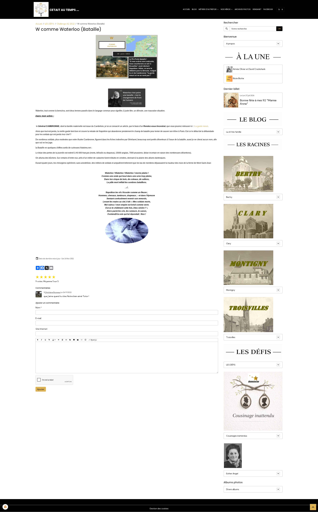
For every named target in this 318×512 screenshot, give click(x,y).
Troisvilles (230, 337)
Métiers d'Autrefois (208, 9)
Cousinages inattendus (236, 436)
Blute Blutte (238, 78)
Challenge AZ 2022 (66, 23)
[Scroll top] (313, 507)
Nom (38, 307)
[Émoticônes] (85, 340)
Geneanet (257, 9)
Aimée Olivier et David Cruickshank (248, 69)
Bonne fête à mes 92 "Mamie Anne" (258, 102)
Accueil (186, 9)
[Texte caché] (70, 340)
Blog (194, 9)
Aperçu (93, 340)
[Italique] (41, 340)
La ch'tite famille (233, 132)
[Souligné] (45, 340)
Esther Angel (232, 473)
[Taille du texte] (49, 340)
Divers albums (232, 489)
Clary (228, 243)
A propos (230, 43)
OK (279, 28)
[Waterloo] (127, 57)
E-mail (38, 318)
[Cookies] (5, 507)
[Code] (82, 340)
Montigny (230, 290)
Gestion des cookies (159, 508)
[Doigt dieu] (127, 230)
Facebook (268, 9)
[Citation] (58, 340)
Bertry (229, 197)
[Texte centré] (62, 340)
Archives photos (243, 9)
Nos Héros (226, 9)
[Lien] (66, 340)
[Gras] (38, 340)
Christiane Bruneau (52, 292)
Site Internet (41, 329)
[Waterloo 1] (127, 98)
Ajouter (40, 389)
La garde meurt (201, 126)
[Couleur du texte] (54, 340)
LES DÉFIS (49, 23)
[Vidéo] (78, 340)
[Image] (74, 340)
